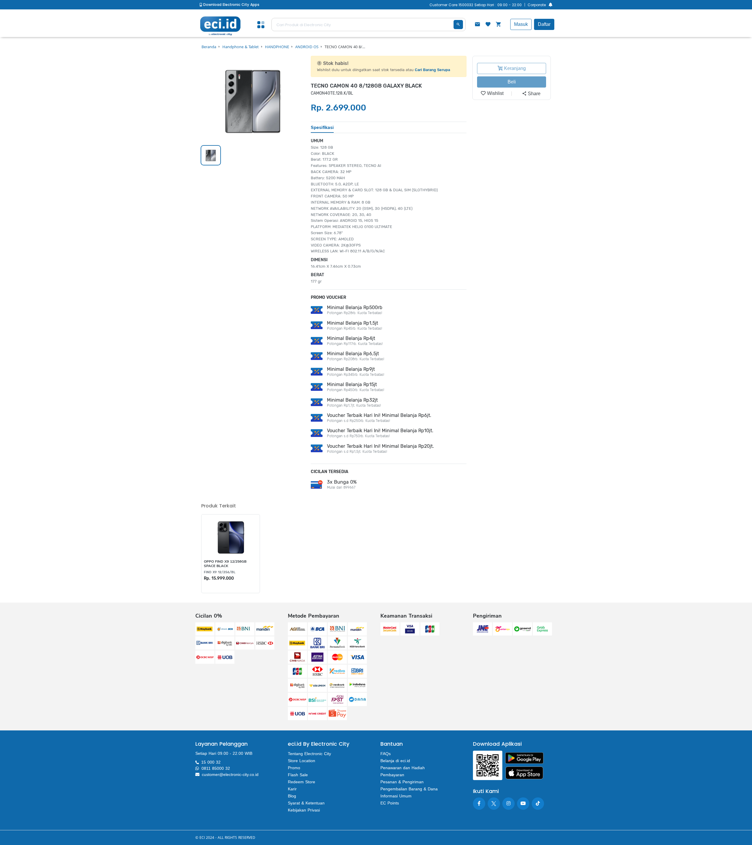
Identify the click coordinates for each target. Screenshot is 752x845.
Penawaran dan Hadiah (402, 767)
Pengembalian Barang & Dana (409, 789)
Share (533, 93)
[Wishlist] (488, 25)
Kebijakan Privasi (304, 810)
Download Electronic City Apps (230, 4)
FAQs (385, 753)
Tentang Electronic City (309, 753)
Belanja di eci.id (395, 760)
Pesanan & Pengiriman (402, 781)
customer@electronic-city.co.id (230, 774)
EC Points (389, 803)
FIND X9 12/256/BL (219, 572)
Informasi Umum (396, 796)
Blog (292, 796)
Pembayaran (392, 774)
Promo (294, 767)
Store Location (301, 760)
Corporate (537, 4)
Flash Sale (298, 774)
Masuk (521, 24)
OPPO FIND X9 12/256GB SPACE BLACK (225, 563)
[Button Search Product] (458, 24)
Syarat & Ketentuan (306, 803)
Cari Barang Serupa (432, 70)
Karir (292, 789)
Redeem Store (301, 781)
